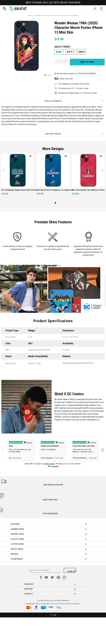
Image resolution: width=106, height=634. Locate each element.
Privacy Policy (58, 604)
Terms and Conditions (87, 73)
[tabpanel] (17, 177)
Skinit (18, 9)
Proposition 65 (46, 604)
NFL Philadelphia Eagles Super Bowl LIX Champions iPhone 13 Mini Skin (20, 190)
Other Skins (17, 559)
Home (30, 15)
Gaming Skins (17, 529)
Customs (15, 524)
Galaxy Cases (17, 539)
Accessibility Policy (33, 604)
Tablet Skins (17, 549)
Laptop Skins (17, 544)
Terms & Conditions (72, 604)
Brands (14, 554)
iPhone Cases (17, 534)
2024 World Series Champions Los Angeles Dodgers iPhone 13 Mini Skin (56, 190)
